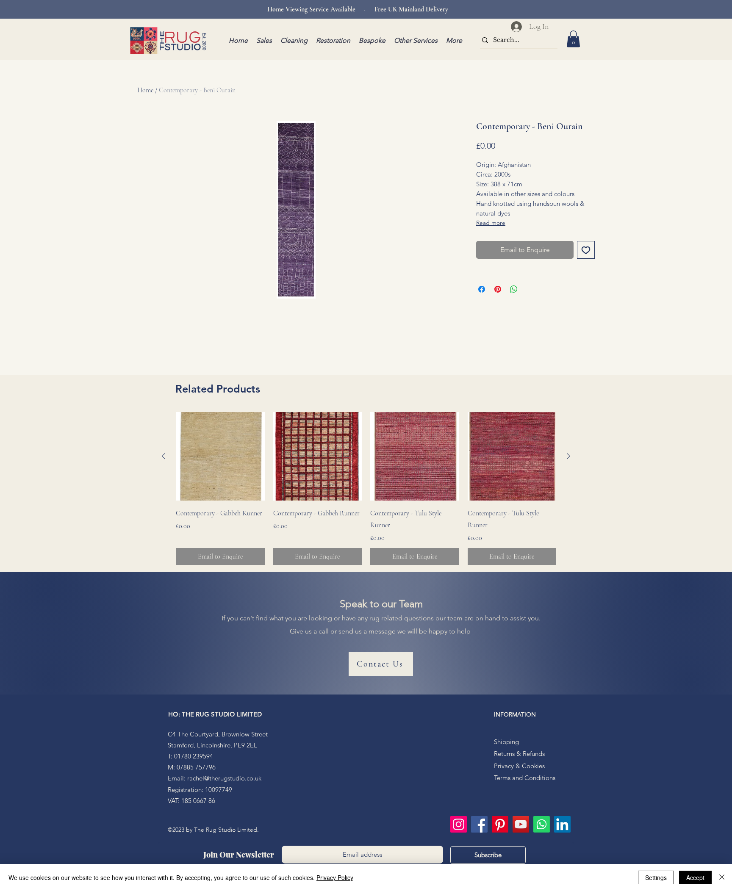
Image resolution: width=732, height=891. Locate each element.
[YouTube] (521, 824)
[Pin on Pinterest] (498, 289)
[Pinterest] (500, 824)
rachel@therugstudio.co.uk (224, 778)
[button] (573, 38)
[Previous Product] (163, 456)
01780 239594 (193, 756)
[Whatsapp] (541, 824)
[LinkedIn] (562, 824)
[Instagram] (458, 824)
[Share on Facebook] (482, 289)
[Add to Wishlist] (586, 250)
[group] (366, 489)
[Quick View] (220, 456)
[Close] (722, 877)
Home (145, 90)
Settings (656, 877)
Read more (490, 223)
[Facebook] (479, 824)
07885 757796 (196, 767)
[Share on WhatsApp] (514, 289)
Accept (695, 877)
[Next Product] (568, 456)
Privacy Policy (334, 877)
